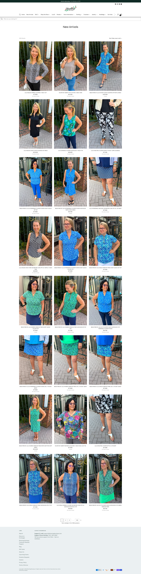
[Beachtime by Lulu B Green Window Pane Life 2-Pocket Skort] (70, 360)
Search (21, 533)
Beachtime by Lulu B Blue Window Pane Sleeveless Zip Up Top (35, 505)
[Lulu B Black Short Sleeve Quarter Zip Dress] (35, 124)
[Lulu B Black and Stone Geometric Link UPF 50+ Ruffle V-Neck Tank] (35, 241)
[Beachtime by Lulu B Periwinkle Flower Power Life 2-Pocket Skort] (35, 360)
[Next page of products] (81, 520)
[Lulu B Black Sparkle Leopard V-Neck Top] (35, 66)
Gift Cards (22, 549)
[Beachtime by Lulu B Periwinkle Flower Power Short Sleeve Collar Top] (70, 241)
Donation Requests (24, 557)
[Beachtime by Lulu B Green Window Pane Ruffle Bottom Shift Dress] (35, 419)
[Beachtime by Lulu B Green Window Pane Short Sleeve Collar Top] (35, 300)
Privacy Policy (23, 562)
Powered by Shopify (23, 570)
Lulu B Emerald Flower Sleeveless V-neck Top (70, 150)
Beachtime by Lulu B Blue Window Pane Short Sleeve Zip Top (105, 267)
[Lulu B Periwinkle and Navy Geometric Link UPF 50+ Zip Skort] (105, 181)
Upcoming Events (23, 554)
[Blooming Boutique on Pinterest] (119, 4)
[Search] (2, 19)
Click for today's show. (65, 1)
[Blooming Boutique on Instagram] (117, 4)
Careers (21, 560)
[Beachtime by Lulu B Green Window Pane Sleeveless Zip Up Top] (70, 300)
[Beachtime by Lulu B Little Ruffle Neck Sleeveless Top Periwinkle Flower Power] (105, 300)
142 (77, 520)
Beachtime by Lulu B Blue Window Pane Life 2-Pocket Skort (105, 386)
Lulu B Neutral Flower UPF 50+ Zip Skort (105, 446)
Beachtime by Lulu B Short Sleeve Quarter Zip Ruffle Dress (105, 92)
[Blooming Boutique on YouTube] (121, 4)
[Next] (115, 14)
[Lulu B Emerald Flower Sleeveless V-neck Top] (70, 124)
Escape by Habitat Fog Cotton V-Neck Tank (70, 92)
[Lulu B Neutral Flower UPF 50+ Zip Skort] (105, 419)
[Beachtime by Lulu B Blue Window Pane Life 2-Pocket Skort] (105, 360)
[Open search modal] (19, 14)
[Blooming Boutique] (70, 8)
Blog (20, 546)
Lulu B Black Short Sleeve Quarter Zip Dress (36, 150)
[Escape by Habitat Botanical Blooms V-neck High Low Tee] (70, 419)
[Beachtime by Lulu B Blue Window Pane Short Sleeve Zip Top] (105, 241)
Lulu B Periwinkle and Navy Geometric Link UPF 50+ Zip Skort (105, 208)
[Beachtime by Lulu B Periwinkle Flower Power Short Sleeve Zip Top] (35, 181)
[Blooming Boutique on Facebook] (115, 4)
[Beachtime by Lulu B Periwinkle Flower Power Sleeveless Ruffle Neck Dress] (70, 181)
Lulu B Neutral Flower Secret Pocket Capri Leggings (105, 150)
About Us (21, 552)
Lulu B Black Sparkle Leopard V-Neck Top (36, 92)
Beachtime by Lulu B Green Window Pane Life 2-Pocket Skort (70, 386)
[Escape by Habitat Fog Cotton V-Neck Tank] (70, 66)
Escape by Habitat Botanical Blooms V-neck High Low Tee (70, 446)
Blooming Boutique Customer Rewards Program (24, 542)
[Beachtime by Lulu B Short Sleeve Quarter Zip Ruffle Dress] (105, 66)
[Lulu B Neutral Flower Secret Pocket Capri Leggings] (105, 124)
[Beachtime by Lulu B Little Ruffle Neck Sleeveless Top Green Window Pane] (105, 478)
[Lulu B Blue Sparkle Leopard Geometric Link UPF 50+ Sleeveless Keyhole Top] (70, 478)
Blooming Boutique (31, 569)
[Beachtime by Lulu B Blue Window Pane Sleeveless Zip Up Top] (35, 478)
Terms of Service (23, 565)
